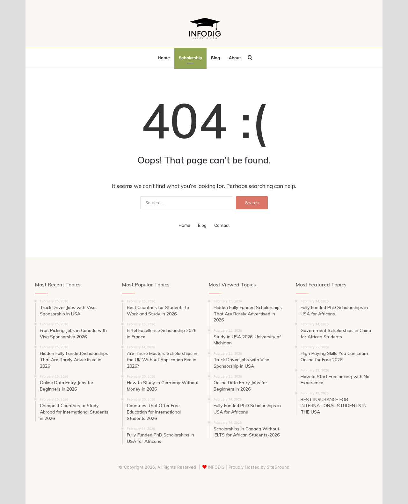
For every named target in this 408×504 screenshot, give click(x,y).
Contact (222, 225)
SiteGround (278, 467)
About (235, 57)
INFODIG (216, 467)
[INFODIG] (204, 27)
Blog (215, 57)
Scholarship (190, 57)
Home (164, 57)
